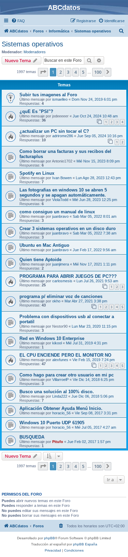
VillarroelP (60, 379)
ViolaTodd (60, 200)
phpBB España (85, 544)
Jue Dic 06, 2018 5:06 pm (92, 396)
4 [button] (75, 72)
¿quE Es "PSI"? (36, 111)
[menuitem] (18, 21)
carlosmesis (62, 281)
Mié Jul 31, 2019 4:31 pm (86, 343)
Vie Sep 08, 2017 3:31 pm (96, 413)
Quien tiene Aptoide (40, 259)
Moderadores (35, 52)
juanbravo (60, 216)
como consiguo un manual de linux (57, 211)
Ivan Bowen (62, 178)
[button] (43, 72)
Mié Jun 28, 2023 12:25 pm (94, 200)
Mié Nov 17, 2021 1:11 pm (94, 264)
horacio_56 (61, 413)
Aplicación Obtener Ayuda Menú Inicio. (60, 408)
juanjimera (60, 264)
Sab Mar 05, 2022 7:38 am (94, 233)
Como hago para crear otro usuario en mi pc (66, 374)
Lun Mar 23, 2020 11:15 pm (94, 326)
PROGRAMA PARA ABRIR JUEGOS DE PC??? (68, 276)
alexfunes (60, 360)
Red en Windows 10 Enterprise (51, 338)
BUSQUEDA (31, 437)
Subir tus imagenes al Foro (48, 94)
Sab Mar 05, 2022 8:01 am (94, 216)
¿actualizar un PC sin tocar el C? (54, 131)
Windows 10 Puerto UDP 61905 (51, 422)
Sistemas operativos (32, 44)
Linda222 (59, 396)
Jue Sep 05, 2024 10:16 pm (100, 136)
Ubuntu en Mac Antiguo (44, 245)
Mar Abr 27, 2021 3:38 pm (86, 301)
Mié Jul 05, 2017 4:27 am (95, 427)
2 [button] (60, 72)
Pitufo (57, 442)
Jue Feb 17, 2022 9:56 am (94, 250)
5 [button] (83, 72)
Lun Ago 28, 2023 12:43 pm (98, 178)
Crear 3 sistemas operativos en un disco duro (67, 228)
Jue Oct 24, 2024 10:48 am (95, 116)
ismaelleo (60, 99)
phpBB (49, 538)
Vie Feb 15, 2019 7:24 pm (93, 360)
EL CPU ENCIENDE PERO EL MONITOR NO (65, 355)
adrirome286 (62, 136)
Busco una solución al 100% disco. (56, 391)
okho (56, 301)
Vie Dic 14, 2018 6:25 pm (93, 379)
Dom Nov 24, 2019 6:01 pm (94, 99)
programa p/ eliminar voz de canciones (60, 296)
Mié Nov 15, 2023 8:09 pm (98, 161)
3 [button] (68, 72)
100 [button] (97, 72)
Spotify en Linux (36, 173)
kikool (57, 343)
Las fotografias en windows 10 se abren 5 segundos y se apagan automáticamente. (63, 192)
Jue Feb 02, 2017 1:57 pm (89, 442)
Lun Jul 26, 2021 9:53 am (97, 281)
